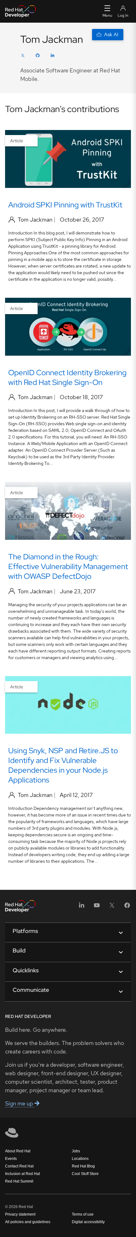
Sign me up (19, 1103)
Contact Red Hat (19, 1166)
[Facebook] (127, 907)
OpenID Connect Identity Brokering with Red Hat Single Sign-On (67, 377)
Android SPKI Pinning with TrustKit (65, 205)
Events (11, 1158)
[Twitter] (22, 56)
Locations (80, 1158)
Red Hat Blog (83, 1166)
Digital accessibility (88, 1222)
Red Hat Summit (19, 1181)
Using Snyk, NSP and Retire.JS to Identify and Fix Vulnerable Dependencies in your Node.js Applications (63, 765)
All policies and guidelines (27, 1222)
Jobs (76, 1151)
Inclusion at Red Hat (22, 1174)
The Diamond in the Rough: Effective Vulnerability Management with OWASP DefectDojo (68, 566)
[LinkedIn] (52, 56)
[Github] (37, 56)
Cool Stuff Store (85, 1174)
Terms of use (83, 1214)
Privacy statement (20, 1214)
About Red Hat (17, 1151)
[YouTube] (97, 907)
